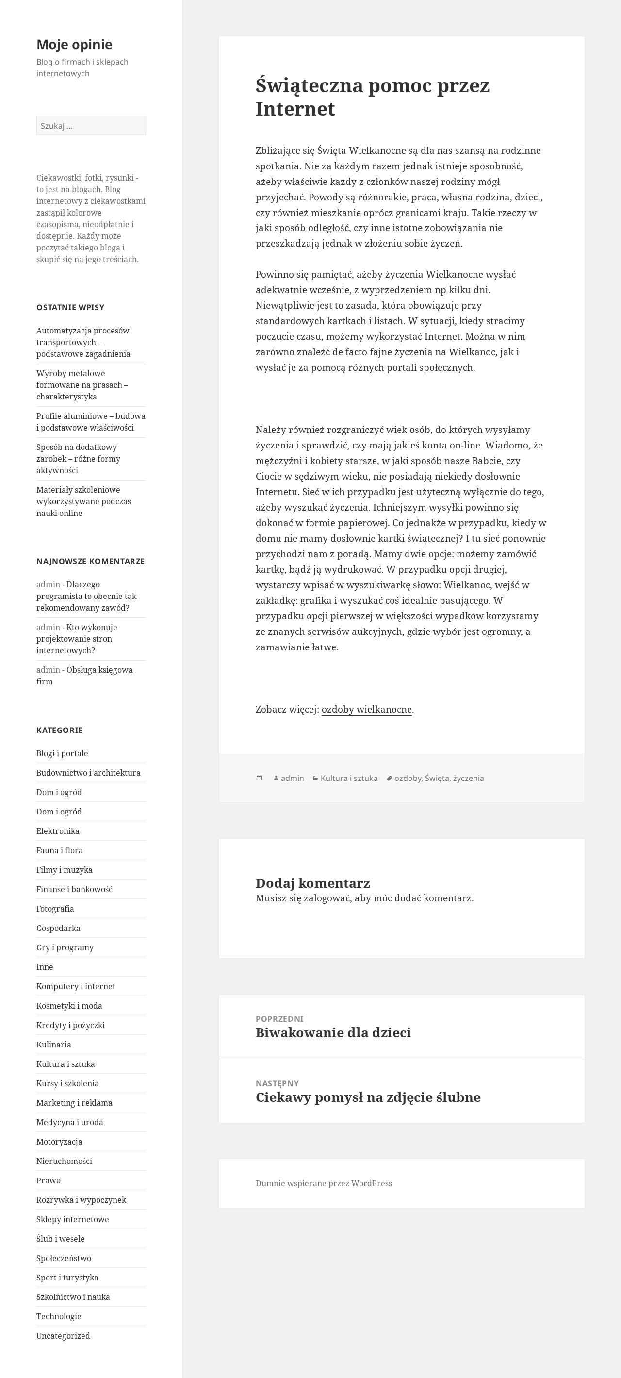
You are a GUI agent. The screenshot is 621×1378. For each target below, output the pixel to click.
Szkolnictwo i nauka (73, 1297)
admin (292, 778)
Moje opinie (74, 44)
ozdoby (407, 778)
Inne (44, 967)
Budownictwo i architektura (88, 772)
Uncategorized (63, 1335)
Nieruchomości (64, 1161)
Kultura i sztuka (65, 1064)
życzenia (468, 778)
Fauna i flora (59, 850)
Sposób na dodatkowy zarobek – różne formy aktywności (78, 459)
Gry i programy (65, 947)
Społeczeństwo (63, 1258)
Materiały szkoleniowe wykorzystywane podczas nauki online (83, 501)
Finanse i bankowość (74, 889)
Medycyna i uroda (69, 1122)
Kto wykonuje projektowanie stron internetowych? (76, 639)
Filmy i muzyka (64, 869)
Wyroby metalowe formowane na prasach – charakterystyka (82, 385)
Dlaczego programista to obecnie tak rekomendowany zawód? (86, 596)
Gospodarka (58, 928)
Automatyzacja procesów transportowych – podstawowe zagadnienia (83, 342)
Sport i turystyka (67, 1277)
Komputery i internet (75, 986)
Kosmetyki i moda (69, 1005)
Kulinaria (53, 1044)
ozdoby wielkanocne (367, 709)
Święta (437, 778)
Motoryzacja (59, 1141)
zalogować (327, 898)
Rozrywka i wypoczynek (81, 1200)
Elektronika (58, 831)
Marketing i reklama (74, 1102)
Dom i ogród (59, 792)
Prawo (48, 1180)
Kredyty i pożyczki (70, 1025)
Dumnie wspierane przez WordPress (324, 1183)
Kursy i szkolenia (67, 1083)
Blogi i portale (62, 753)
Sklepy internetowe (72, 1219)
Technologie (59, 1316)
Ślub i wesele (60, 1238)
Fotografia (55, 908)
